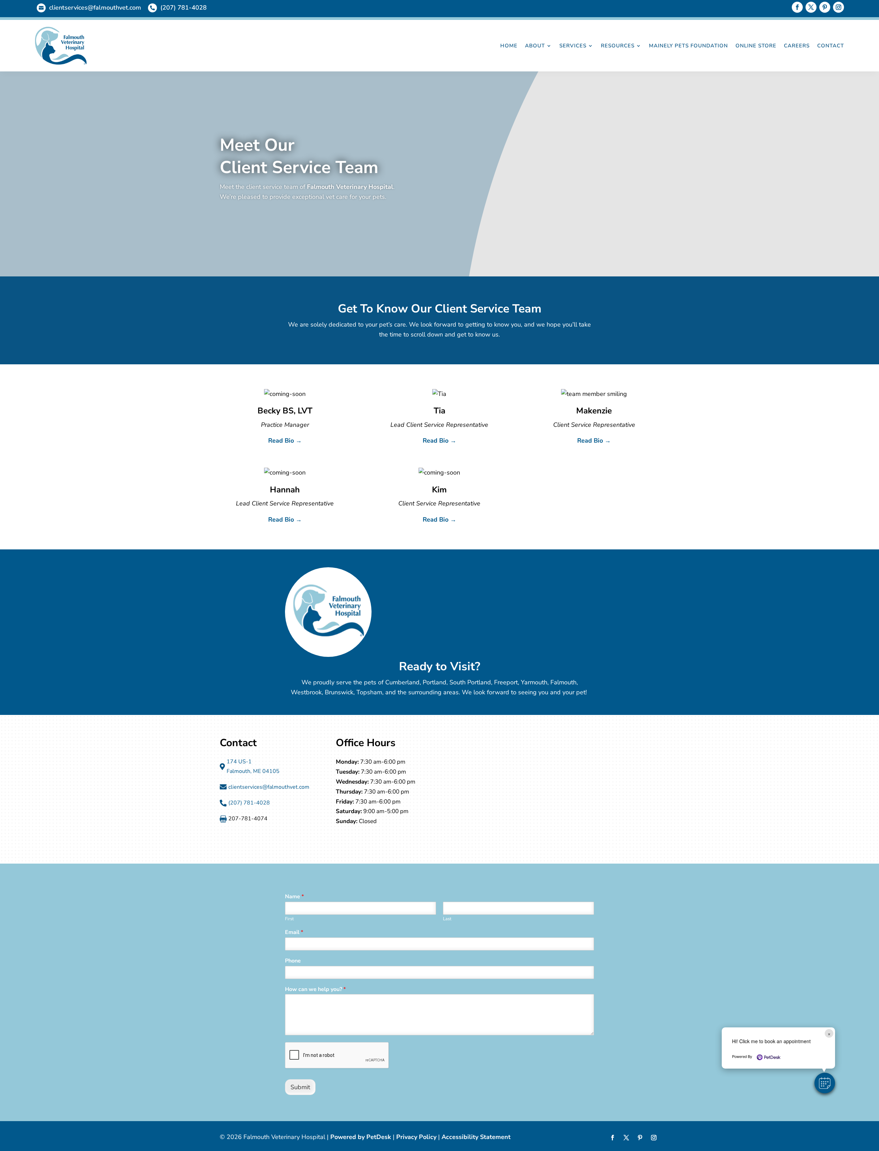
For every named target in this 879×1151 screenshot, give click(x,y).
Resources (618, 45)
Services (572, 45)
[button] (824, 1083)
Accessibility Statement (476, 1137)
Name (294, 896)
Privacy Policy (416, 1137)
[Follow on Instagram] (838, 7)
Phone (293, 961)
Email (294, 932)
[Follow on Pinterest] (824, 7)
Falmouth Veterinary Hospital (350, 187)
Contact (830, 45)
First (289, 919)
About (535, 45)
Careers (797, 45)
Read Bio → (285, 440)
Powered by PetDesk (360, 1137)
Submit (300, 1087)
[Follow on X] (811, 7)
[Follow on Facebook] (797, 7)
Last (447, 919)
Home (508, 45)
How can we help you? (315, 989)
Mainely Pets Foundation (688, 45)
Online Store (755, 45)
